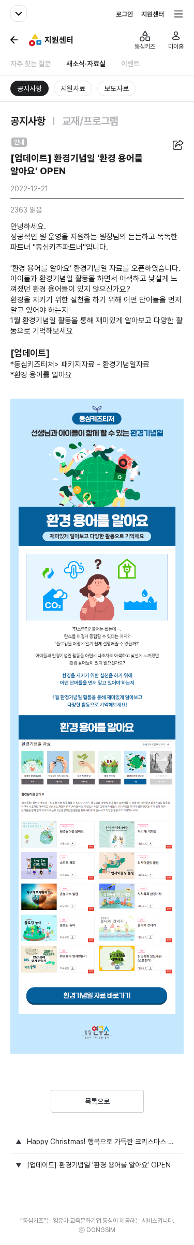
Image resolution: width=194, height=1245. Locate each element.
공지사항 (29, 88)
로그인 (124, 14)
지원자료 (73, 88)
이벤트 (130, 63)
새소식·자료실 (86, 63)
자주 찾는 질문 (30, 63)
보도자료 (116, 88)
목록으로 (97, 1101)
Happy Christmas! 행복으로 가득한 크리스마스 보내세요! (102, 1141)
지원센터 (152, 14)
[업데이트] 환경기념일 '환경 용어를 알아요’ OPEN (99, 1164)
